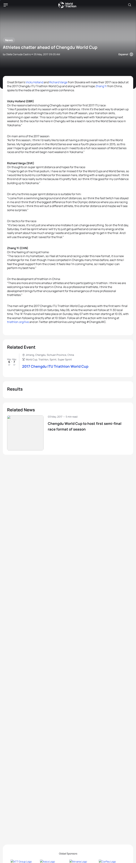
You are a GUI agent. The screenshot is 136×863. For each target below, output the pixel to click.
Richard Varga (58, 82)
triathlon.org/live (18, 322)
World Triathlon (67, 5)
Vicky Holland (34, 82)
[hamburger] (5, 5)
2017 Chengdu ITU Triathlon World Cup (55, 366)
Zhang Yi (101, 86)
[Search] (129, 5)
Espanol (123, 54)
